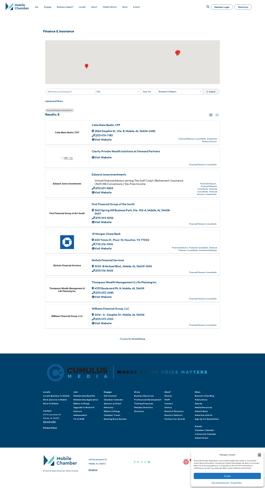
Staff (167, 399)
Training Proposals (143, 403)
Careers (169, 403)
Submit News (201, 411)
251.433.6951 (49, 422)
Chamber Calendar (113, 399)
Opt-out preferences (220, 483)
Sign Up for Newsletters (207, 419)
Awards (198, 403)
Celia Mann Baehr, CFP (106, 125)
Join (75, 392)
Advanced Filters (54, 101)
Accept (227, 476)
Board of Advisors (174, 415)
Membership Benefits (84, 396)
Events (198, 426)
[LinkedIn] (138, 462)
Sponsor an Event (112, 403)
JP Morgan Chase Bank (106, 234)
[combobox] (118, 91)
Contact (47, 411)
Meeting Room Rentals (115, 419)
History (168, 407)
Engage (108, 392)
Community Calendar (205, 434)
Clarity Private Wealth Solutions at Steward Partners (126, 151)
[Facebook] (135, 462)
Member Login (221, 7)
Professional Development (147, 399)
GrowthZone (138, 338)
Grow (137, 392)
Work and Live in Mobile (55, 399)
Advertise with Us (203, 415)
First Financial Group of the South (113, 204)
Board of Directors (174, 411)
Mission (168, 396)
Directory (243, 7)
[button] (259, 454)
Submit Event (201, 438)
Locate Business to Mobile (56, 396)
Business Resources (144, 396)
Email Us (93, 470)
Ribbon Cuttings (81, 403)
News (197, 392)
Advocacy (108, 407)
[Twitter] (142, 462)
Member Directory (143, 407)
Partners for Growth (175, 419)
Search (212, 91)
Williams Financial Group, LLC (110, 308)
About (168, 392)
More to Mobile (50, 403)
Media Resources (203, 407)
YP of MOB (78, 419)
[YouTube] (149, 462)
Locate (46, 392)
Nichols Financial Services (108, 260)
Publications (201, 399)
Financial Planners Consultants (59, 110)
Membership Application (85, 399)
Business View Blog (204, 396)
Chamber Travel (112, 415)
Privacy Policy (236, 483)
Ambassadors (80, 415)
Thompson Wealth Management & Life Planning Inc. (124, 282)
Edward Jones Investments (109, 174)
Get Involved (110, 396)
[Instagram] (145, 462)
